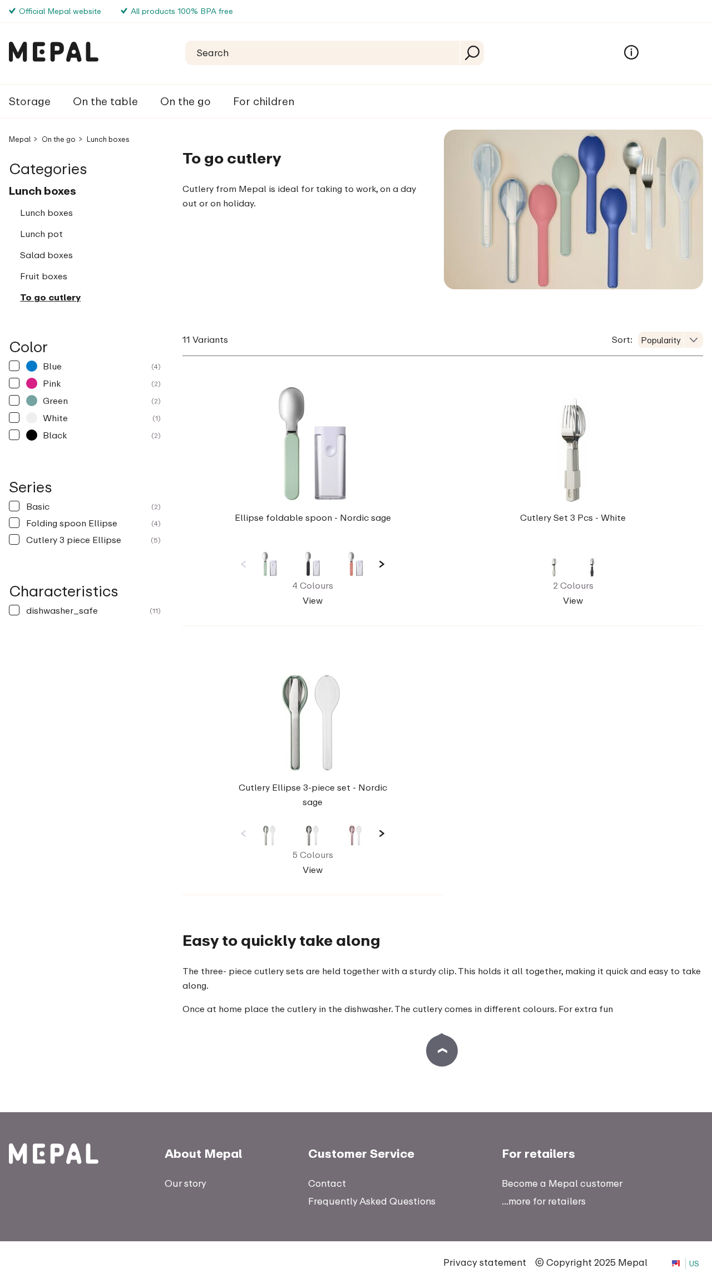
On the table (105, 101)
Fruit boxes (43, 276)
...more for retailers (544, 1201)
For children (263, 101)
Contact (327, 1183)
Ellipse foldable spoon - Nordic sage (313, 517)
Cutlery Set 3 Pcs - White (573, 517)
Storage (30, 101)
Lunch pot (41, 233)
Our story (185, 1183)
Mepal (20, 139)
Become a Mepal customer (562, 1183)
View (313, 600)
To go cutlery (50, 297)
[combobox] (670, 340)
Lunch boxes (108, 139)
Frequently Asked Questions (372, 1201)
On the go (185, 101)
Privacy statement (484, 1262)
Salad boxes (46, 254)
